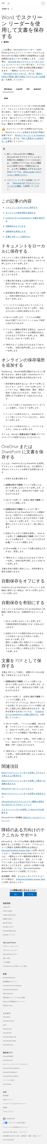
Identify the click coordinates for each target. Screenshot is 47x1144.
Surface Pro (6, 907)
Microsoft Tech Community (11, 1068)
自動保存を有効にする (16, 231)
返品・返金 (6, 958)
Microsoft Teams (8, 1045)
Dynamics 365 (7, 1029)
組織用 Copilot (7, 919)
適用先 (6, 42)
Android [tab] (37, 89)
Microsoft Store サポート (10, 954)
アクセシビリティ (8, 1111)
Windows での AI (8, 927)
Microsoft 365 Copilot (9, 1041)
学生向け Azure (7, 1005)
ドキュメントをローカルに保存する (22, 207)
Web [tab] (6, 98)
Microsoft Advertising (9, 1037)
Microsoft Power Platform (10, 1076)
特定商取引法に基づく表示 (11, 1136)
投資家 (5, 1107)
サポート (6, 8)
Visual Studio (7, 1084)
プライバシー (23, 1132)
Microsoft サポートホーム (15, 73)
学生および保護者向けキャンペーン (14, 1001)
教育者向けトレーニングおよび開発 (14, 997)
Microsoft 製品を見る (9, 931)
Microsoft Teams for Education (12, 985)
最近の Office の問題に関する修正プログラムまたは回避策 (23, 76)
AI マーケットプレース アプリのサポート (15, 1064)
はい (16, 894)
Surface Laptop (7, 911)
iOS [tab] (28, 89)
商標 (29, 1136)
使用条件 (24, 1136)
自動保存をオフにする (16, 226)
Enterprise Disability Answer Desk (30, 879)
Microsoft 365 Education (10, 989)
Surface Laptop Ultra (9, 915)
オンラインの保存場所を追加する (21, 212)
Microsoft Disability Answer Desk (16, 850)
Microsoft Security (8, 1021)
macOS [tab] (19, 89)
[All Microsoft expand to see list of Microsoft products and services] (3, 3)
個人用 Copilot (7, 923)
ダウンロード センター (10, 950)
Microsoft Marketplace (10, 1072)
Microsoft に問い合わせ (10, 1132)
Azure (5, 1025)
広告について (37, 1136)
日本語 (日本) (11, 1118)
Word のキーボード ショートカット (17, 788)
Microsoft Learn (8, 1060)
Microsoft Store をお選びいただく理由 (15, 966)
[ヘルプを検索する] (9, 3)
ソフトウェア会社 (8, 1080)
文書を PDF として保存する (18, 236)
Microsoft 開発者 (8, 1056)
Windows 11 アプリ (9, 935)
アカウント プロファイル (11, 946)
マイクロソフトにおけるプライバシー (14, 1103)
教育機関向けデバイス (10, 981)
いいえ (30, 894)
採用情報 (6, 1095)
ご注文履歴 (6, 962)
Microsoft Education (9, 977)
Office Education (8, 993)
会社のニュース (8, 1099)
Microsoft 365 (7, 1033)
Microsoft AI (6, 1017)
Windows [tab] (8, 89)
